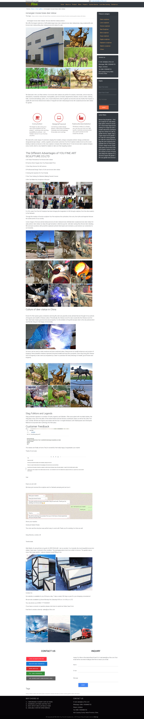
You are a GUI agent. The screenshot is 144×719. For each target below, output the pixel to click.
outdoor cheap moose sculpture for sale (108, 145)
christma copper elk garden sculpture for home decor (108, 155)
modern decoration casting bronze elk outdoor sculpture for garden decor (108, 129)
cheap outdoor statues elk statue (40, 16)
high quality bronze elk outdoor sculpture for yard (108, 147)
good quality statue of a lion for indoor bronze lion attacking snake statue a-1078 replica (108, 149)
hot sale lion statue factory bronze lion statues (108, 139)
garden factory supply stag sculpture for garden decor (108, 133)
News (32, 9)
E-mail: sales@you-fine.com (106, 62)
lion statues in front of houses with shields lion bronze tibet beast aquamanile (108, 151)
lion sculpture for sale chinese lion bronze (108, 121)
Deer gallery (39, 9)
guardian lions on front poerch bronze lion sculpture (108, 143)
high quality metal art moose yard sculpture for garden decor (108, 123)
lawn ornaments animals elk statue (56, 16)
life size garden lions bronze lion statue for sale (108, 157)
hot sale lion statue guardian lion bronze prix (108, 137)
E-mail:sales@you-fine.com (99, 1)
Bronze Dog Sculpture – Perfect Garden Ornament (108, 119)
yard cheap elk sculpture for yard (108, 153)
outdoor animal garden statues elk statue (76, 16)
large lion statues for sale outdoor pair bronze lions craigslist (108, 131)
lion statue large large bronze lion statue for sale (108, 125)
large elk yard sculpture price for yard (108, 141)
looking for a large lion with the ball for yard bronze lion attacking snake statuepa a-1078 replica (108, 127)
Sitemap (96, 717)
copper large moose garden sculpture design (108, 135)
